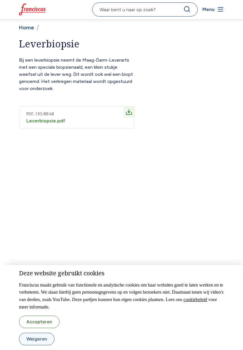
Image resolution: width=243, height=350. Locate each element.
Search (188, 10)
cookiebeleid (195, 299)
